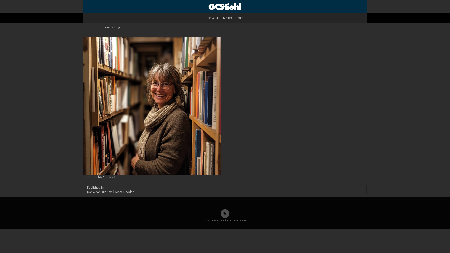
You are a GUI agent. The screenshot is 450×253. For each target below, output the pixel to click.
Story (227, 18)
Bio (240, 18)
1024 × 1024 (106, 176)
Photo (212, 18)
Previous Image (112, 27)
